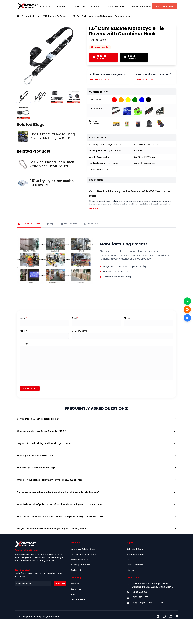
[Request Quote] (187, 318)
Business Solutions (135, 565)
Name (23, 318)
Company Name (79, 331)
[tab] (53, 6)
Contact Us (76, 589)
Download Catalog (135, 554)
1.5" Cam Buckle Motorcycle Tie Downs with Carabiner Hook (101, 16)
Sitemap (130, 570)
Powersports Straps (79, 559)
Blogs (73, 594)
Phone (127, 318)
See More (93, 208)
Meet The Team (78, 599)
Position (23, 331)
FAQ (128, 559)
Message (24, 343)
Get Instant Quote (164, 6)
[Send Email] (187, 309)
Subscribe (60, 583)
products (30, 16)
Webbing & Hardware (80, 565)
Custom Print (77, 570)
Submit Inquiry (29, 388)
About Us (75, 583)
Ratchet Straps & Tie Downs (83, 554)
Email (75, 318)
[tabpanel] (48, 56)
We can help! (143, 79)
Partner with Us (98, 79)
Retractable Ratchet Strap (83, 549)
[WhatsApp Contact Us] (187, 301)
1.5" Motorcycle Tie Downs (54, 16)
